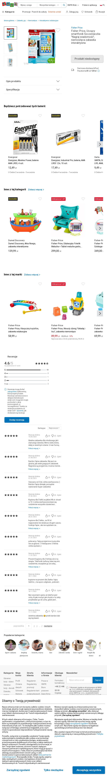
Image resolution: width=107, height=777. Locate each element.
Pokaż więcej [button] (33, 448)
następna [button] (48, 626)
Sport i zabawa (10, 653)
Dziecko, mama (37, 653)
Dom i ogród (77, 653)
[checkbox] (67, 687)
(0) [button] (49, 436)
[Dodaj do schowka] (57, 29)
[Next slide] (58, 46)
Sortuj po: (42, 428)
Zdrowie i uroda (64, 653)
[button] (63, 5)
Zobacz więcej (35, 190)
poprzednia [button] (19, 626)
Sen (50, 653)
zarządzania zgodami (79, 724)
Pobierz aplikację (89, 5)
